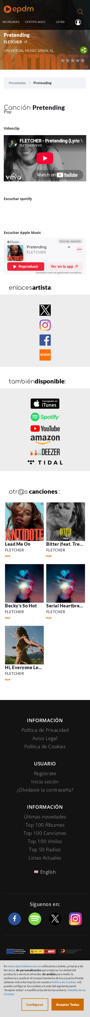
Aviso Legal (44, 738)
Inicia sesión (80, 22)
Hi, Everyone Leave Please (33, 667)
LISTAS (60, 21)
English (48, 872)
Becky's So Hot (21, 605)
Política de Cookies (45, 746)
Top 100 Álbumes (45, 825)
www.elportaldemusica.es (25, 966)
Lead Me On (17, 544)
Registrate (45, 773)
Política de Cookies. (64, 982)
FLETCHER (13, 42)
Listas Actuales (45, 858)
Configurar (35, 1004)
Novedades (17, 83)
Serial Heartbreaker (67, 605)
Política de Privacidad (45, 730)
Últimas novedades (45, 816)
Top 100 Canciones (45, 833)
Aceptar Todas (67, 1004)
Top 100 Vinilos (45, 841)
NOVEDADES (11, 21)
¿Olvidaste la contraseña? (45, 790)
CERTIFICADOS (35, 21)
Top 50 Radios (45, 849)
